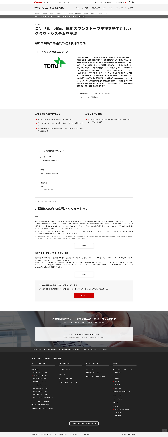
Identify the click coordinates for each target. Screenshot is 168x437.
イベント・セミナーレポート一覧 (68, 382)
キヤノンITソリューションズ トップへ (84, 423)
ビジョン (117, 375)
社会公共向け (94, 13)
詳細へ (84, 246)
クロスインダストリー (104, 13)
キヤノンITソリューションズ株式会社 (49, 8)
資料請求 (84, 295)
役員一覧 (117, 382)
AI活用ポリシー (63, 434)
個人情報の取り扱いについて (49, 434)
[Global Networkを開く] (133, 2)
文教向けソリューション (39, 382)
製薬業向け (86, 13)
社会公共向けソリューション (40, 394)
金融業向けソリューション (40, 378)
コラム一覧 (62, 375)
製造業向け (37, 13)
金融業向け (52, 13)
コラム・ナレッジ (121, 8)
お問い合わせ (35, 434)
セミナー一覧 (89, 369)
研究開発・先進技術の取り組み (121, 392)
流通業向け (45, 13)
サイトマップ (87, 434)
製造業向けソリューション (40, 372)
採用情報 (115, 406)
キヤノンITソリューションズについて (123, 369)
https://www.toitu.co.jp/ (51, 160)
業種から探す (56, 350)
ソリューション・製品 (82, 8)
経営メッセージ (119, 372)
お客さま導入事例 (95, 8)
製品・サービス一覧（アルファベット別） (43, 408)
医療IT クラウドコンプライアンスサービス (67, 16)
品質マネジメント (119, 388)
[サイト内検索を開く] (130, 2)
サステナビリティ (118, 395)
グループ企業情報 (119, 2)
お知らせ (115, 402)
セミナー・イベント (108, 8)
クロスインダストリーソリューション (43, 397)
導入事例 (81, 16)
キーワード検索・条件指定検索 (40, 401)
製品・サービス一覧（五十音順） (40, 405)
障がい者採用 (118, 415)
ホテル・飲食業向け (68, 13)
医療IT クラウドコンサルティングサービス (45, 16)
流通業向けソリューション (40, 375)
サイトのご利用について (75, 434)
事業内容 (117, 378)
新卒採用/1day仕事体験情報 (122, 409)
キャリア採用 (118, 412)
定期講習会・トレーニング (93, 373)
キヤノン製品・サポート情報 (103, 2)
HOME (33, 350)
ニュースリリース (117, 399)
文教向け (59, 13)
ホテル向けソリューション (40, 385)
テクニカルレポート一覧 (65, 378)
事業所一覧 (117, 385)
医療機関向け (78, 13)
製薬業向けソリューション (40, 391)
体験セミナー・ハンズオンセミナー (95, 376)
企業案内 (130, 8)
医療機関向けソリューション (70, 350)
